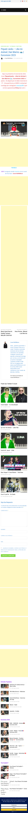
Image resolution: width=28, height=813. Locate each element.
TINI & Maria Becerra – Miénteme (17, 691)
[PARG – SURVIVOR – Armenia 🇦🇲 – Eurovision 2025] (5, 723)
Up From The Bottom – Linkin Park (9, 427)
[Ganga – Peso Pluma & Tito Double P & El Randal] (5, 774)
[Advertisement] (14, 29)
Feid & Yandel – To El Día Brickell (9, 405)
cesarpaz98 (20, 85)
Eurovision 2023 (5, 46)
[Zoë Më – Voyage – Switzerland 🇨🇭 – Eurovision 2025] (5, 753)
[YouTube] (23, 1)
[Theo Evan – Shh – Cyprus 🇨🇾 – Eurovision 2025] (5, 746)
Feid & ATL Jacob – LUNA (7, 450)
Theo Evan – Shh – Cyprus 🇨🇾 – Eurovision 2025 (17, 746)
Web (2, 541)
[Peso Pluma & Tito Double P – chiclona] (5, 766)
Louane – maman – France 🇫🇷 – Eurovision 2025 (17, 731)
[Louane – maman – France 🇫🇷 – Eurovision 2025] (5, 731)
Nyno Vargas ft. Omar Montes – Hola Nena (12, 472)
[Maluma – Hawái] (5, 705)
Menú (4, 10)
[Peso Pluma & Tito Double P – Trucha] (5, 789)
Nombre (3, 529)
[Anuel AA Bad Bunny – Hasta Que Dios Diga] (5, 698)
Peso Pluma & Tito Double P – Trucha (18, 788)
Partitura (14, 167)
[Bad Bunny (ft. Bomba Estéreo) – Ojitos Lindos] (5, 685)
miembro (17, 171)
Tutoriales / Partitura (16, 46)
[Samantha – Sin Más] (5, 711)
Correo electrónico (6, 535)
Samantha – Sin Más (14, 711)
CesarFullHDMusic (9, 58)
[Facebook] (21, 1)
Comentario (5, 510)
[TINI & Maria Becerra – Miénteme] (5, 691)
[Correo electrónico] (26, 1)
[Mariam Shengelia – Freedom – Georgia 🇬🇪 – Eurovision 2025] (5, 738)
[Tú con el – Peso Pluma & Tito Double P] (5, 781)
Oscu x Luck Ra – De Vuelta (8, 494)
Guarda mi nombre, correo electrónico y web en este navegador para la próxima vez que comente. (14, 549)
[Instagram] (25, 1)
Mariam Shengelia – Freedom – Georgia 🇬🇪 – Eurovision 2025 (17, 739)
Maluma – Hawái (13, 704)
